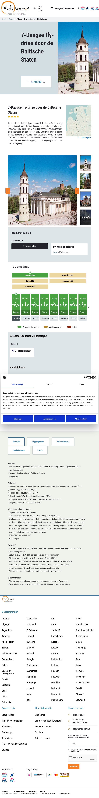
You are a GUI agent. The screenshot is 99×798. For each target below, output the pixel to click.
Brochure (39, 732)
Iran (53, 618)
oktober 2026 (30, 281)
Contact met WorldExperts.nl (48, 720)
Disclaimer (40, 714)
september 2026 (67, 275)
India (29, 694)
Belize (5, 665)
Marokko (55, 682)
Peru (78, 659)
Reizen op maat (42, 738)
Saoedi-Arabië (82, 682)
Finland (30, 653)
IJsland (30, 688)
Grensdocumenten (43, 726)
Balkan (5, 647)
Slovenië (80, 694)
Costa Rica (32, 618)
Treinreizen (7, 738)
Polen (78, 665)
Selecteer (26, 318)
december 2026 (30, 287)
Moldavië (55, 688)
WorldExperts (75, 751)
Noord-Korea (82, 624)
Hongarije (31, 682)
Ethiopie (30, 647)
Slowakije (80, 699)
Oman (79, 641)
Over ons (5, 791)
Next (77, 191)
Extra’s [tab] (39, 450)
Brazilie (5, 679)
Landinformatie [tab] (19, 450)
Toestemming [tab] (17, 384)
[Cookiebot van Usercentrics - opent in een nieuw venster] (85, 377)
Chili (4, 690)
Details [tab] (50, 384)
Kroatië (54, 653)
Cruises (5, 749)
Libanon (55, 670)
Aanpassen (48, 419)
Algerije (5, 624)
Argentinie (7, 630)
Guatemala (32, 670)
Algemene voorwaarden (48, 793)
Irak (28, 699)
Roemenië (80, 676)
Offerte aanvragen (18, 791)
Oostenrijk (81, 647)
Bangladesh (7, 659)
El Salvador (32, 630)
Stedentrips (7, 732)
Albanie (5, 618)
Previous (7, 191)
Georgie (30, 659)
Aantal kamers (17, 240)
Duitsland (31, 624)
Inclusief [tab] (16, 441)
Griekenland (32, 665)
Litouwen (55, 676)
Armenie (6, 636)
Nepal (79, 618)
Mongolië (55, 694)
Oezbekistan (82, 636)
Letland (55, 665)
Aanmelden (74, 766)
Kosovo (54, 647)
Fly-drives (6, 726)
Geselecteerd (17, 318)
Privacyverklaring (89, 749)
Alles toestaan (81, 419)
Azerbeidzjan (8, 641)
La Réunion (56, 659)
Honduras (31, 676)
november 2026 (68, 281)
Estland (30, 636)
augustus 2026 (30, 275)
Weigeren (18, 419)
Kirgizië (55, 641)
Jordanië (55, 630)
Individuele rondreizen (12, 720)
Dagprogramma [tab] (38, 441)
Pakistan (80, 653)
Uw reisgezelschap (29, 246)
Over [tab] (82, 384)
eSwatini (31, 641)
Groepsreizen (8, 714)
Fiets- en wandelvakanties (14, 744)
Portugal (80, 670)
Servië (79, 688)
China (4, 696)
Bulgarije (6, 684)
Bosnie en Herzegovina (8, 672)
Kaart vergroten (85, 138)
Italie (53, 624)
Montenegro (57, 699)
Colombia (6, 702)
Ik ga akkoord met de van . (83, 750)
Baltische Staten (10, 653)
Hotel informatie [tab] (63, 441)
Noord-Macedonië (84, 630)
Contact (43, 791)
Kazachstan (57, 636)
